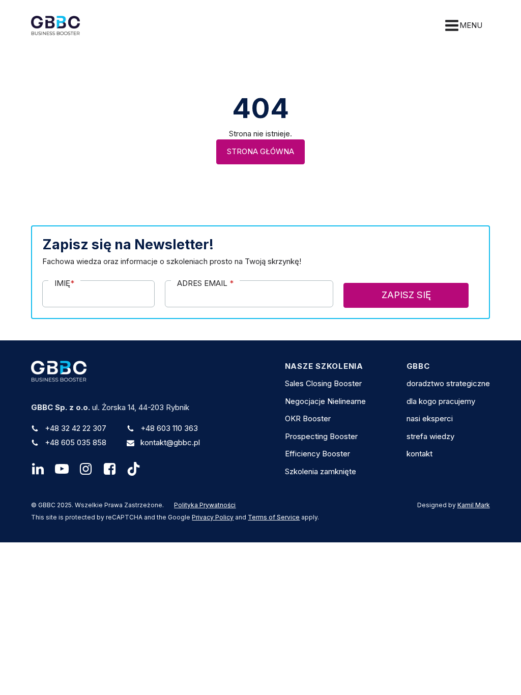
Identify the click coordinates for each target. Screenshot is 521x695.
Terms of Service (274, 517)
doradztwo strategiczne (448, 383)
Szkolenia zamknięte (320, 471)
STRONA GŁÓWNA (260, 151)
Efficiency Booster (317, 453)
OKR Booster (308, 418)
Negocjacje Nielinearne (325, 401)
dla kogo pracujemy (441, 401)
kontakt (419, 453)
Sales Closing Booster (323, 383)
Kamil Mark (473, 505)
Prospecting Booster (321, 436)
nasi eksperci (430, 418)
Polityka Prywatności (205, 505)
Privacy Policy (213, 517)
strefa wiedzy (430, 436)
